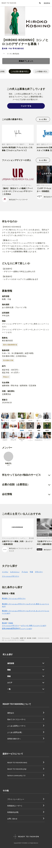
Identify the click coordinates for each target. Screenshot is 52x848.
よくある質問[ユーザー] (16, 726)
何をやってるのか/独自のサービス (21, 474)
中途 (31, 572)
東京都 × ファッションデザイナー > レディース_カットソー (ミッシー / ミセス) (25, 612)
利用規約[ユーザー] (14, 806)
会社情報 (7, 494)
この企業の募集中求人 (20, 71)
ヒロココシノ (15, 572)
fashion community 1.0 (16, 775)
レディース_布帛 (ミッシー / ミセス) (33, 625)
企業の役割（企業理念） (16, 484)
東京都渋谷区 (19, 48)
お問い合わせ (12, 819)
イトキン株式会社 (13, 54)
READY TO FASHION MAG (17, 762)
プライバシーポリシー (15, 799)
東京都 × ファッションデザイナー (13, 598)
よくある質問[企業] (14, 732)
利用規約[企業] (13, 812)
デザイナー (39, 572)
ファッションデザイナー (10, 576)
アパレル (25, 572)
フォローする (26, 106)
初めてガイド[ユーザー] (16, 719)
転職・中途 (8, 48)
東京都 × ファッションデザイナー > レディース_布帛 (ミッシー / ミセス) (25, 605)
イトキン (5, 572)
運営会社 (10, 713)
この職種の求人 (41, 71)
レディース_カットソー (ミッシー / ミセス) (17, 628)
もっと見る (43, 119)
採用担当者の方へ (14, 739)
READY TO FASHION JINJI (17, 769)
